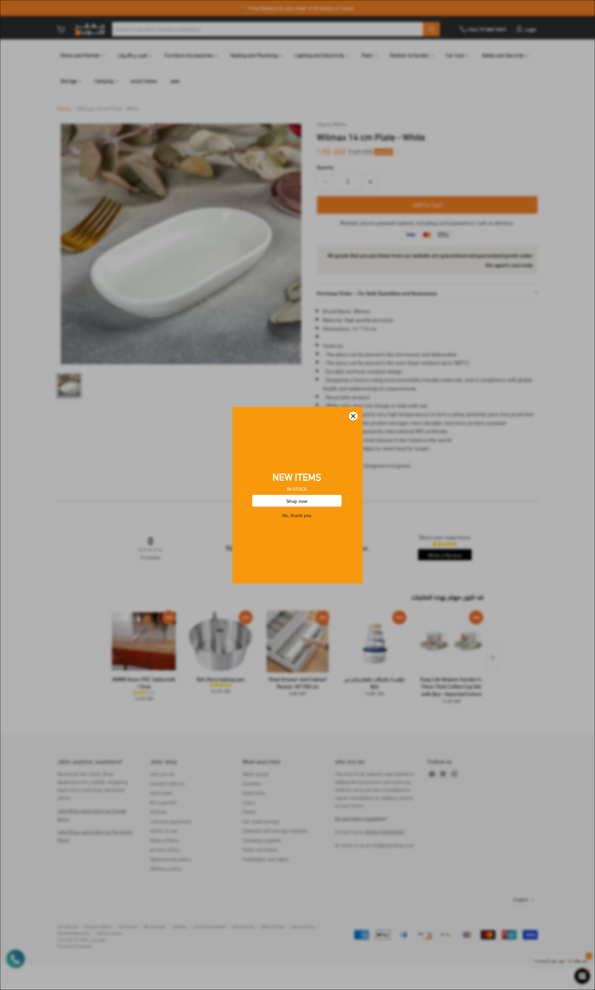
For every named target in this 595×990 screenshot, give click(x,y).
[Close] (353, 416)
